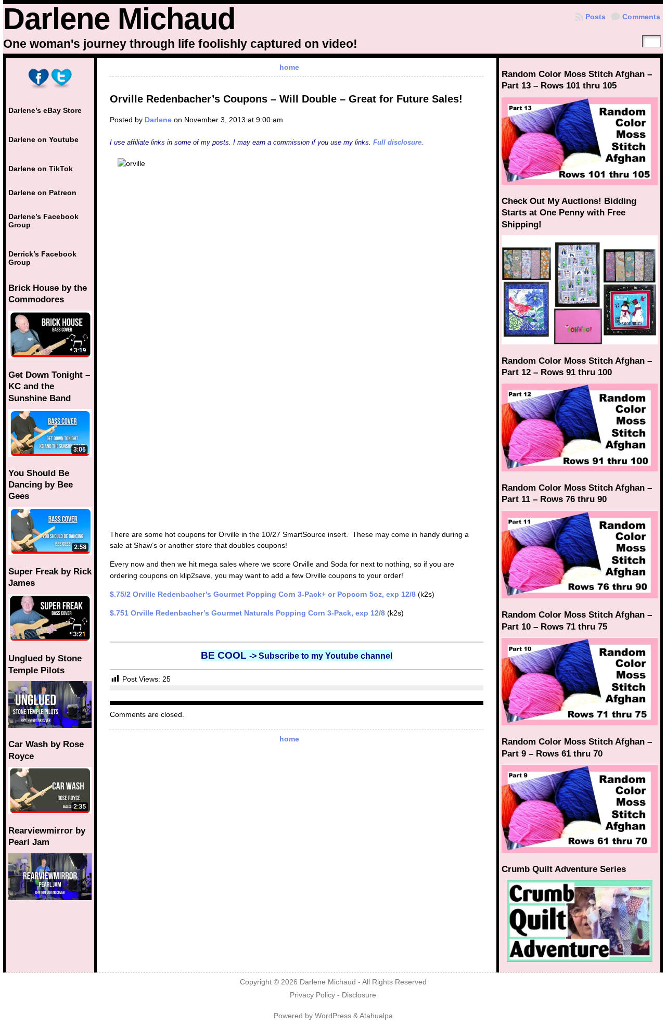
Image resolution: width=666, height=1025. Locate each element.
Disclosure (359, 995)
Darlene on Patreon (42, 192)
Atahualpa (376, 1016)
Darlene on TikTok (40, 168)
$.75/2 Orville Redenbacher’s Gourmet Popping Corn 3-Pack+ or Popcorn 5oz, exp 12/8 (263, 594)
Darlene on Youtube (43, 139)
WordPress (333, 1016)
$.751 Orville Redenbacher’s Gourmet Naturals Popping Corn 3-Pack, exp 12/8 (247, 613)
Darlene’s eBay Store (45, 110)
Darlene (158, 120)
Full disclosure (397, 142)
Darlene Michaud (119, 18)
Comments (641, 16)
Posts (595, 16)
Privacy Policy (312, 995)
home (289, 67)
